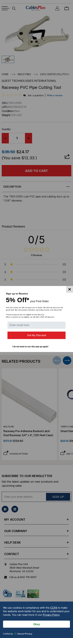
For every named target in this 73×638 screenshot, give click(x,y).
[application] (36, 620)
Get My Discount (36, 335)
